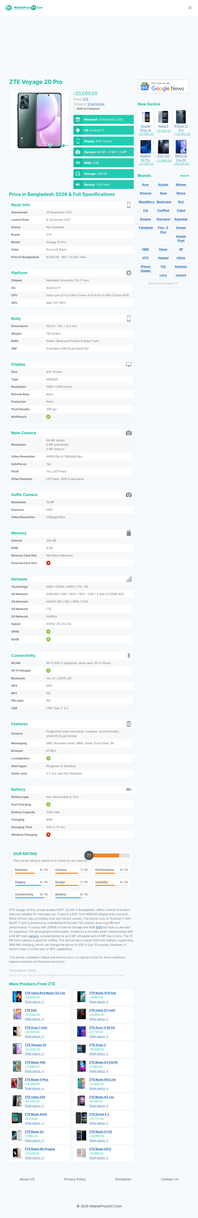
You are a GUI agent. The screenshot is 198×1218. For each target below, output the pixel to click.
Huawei (163, 258)
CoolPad (163, 210)
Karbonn (181, 266)
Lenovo (181, 275)
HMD (145, 249)
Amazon (145, 193)
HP (181, 249)
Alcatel (163, 184)
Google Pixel (181, 238)
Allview (181, 184)
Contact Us (169, 1179)
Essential (181, 219)
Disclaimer (123, 1179)
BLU (181, 202)
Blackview (164, 202)
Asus (163, 193)
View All (184, 175)
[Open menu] (189, 8)
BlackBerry (146, 202)
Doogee (145, 219)
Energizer (163, 219)
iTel (163, 266)
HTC (146, 258)
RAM (99, 927)
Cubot (181, 210)
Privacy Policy (75, 1179)
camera (33, 936)
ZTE (51, 984)
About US (27, 1179)
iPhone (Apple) (145, 269)
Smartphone (96, 104)
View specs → (34, 1002)
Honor (163, 249)
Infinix (181, 258)
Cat (145, 210)
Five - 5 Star (163, 230)
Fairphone (146, 227)
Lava (163, 275)
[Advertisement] (99, 44)
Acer (145, 184)
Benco (181, 193)
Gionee (181, 227)
